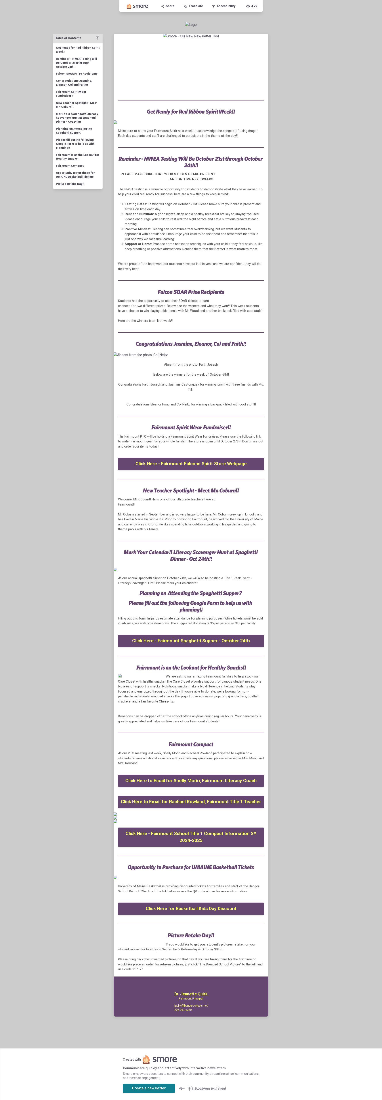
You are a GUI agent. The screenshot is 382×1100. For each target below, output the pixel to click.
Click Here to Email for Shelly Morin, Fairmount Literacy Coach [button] (191, 780)
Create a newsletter (149, 1088)
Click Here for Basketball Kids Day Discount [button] (191, 908)
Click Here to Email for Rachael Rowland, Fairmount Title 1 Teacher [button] (191, 801)
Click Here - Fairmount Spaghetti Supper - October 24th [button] (191, 640)
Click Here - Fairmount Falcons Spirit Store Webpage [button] (191, 463)
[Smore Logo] (137, 6)
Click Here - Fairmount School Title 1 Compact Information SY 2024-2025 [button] (191, 837)
